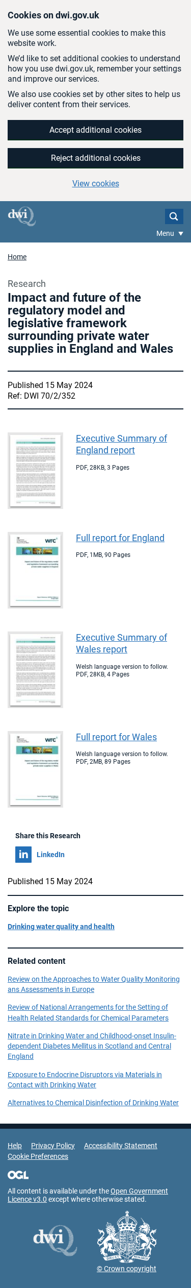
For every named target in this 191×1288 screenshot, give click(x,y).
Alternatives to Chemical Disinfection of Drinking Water (93, 1103)
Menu (166, 233)
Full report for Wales (116, 737)
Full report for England (120, 537)
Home (17, 257)
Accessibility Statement (120, 1145)
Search (174, 216)
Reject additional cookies (96, 158)
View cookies (95, 183)
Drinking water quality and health (61, 926)
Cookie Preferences (38, 1156)
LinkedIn (51, 854)
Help (15, 1145)
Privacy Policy (53, 1145)
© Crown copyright (126, 1269)
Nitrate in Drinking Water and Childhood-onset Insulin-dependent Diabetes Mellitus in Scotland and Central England (92, 1046)
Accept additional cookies (95, 130)
